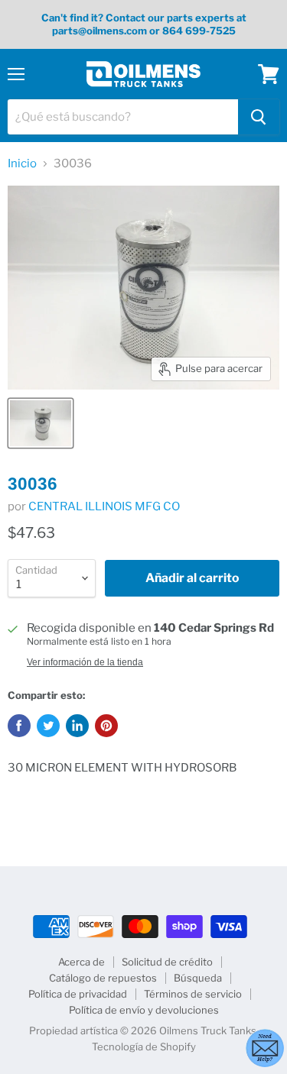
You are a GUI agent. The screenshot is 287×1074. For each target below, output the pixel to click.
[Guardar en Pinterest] (106, 725)
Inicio (22, 163)
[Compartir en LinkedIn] (77, 725)
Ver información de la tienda (85, 662)
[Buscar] (258, 116)
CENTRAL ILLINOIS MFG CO (104, 506)
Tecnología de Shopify (144, 1046)
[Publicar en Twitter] (48, 725)
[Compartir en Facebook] (19, 725)
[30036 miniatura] (40, 423)
